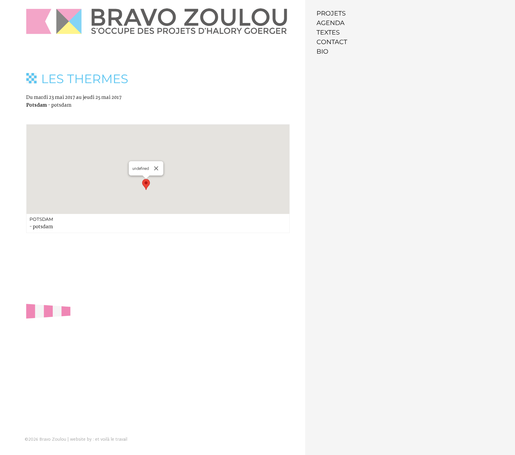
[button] (146, 184)
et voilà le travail (111, 439)
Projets (331, 13)
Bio (322, 51)
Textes (328, 32)
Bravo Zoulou (52, 439)
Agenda (331, 23)
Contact (332, 42)
